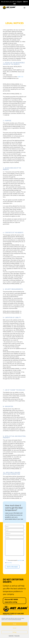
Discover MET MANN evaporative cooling (11, 600)
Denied (14, 628)
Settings (14, 632)
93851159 (20, 76)
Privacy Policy (9, 562)
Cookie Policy (11, 635)
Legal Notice (20, 560)
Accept (14, 624)
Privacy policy (17, 635)
